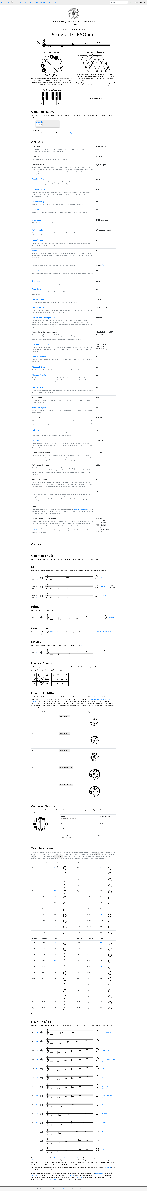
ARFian (103, 587)
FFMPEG (74, 1160)
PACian (103, 577)
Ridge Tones (37, 430)
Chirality (35, 209)
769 (37, 1032)
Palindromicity (38, 201)
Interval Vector (38, 307)
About (54, 2)
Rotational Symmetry (40, 179)
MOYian (103, 596)
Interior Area (37, 387)
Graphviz (53, 1160)
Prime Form (37, 263)
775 (37, 1050)
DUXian (104, 1114)
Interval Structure (39, 299)
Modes (35, 250)
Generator (36, 281)
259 (37, 1123)
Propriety (36, 440)
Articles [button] (20, 2)
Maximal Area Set (39, 375)
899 (37, 1096)
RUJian (104, 1150)
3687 (32, 634)
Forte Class (36, 271)
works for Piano (76, 1158)
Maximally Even (38, 367)
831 (98, 632)
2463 (104, 632)
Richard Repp (35, 1175)
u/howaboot (53, 1180)
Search (131, 2)
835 (37, 1087)
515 (37, 1105)
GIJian (104, 1123)
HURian (104, 1132)
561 (55, 942)
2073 (37, 597)
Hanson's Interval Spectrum (43, 317)
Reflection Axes (38, 189)
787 (37, 1069)
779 (37, 1059)
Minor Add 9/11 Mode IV (106, 1087)
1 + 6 (104, 1068)
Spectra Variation (39, 356)
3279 (111, 632)
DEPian (104, 1105)
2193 (101, 966)
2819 (37, 1150)
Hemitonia (36, 220)
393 (101, 942)
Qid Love (79, 1177)
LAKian (104, 1141)
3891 (35, 634)
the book (34, 530)
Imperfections (38, 240)
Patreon (48, 2)
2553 (107, 632)
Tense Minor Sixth (107, 1032)
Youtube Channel (39, 2)
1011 (101, 632)
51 (103, 265)
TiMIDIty (65, 1160)
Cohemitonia (37, 230)
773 (37, 1041)
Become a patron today (62, 1189)
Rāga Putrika (106, 1050)
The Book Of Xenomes (80, 509)
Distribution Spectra (40, 344)
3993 (39, 634)
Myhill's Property (39, 407)
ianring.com (5, 2)
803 (37, 1078)
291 (101, 972)
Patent (109, 1168)
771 (50, 632)
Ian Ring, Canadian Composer (61, 1158)
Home (15, 2)
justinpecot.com (72, 133)
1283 (37, 1132)
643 (37, 1114)
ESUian (104, 1041)
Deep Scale (36, 289)
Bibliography (99, 1173)
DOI (104, 1168)
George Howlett (69, 1175)
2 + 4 (105, 1077)
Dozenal (39, 122)
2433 (37, 579)
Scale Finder (29, 2)
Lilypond (33, 1160)
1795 (37, 1141)
